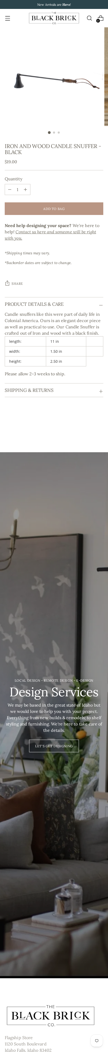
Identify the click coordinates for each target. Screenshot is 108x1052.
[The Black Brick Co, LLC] (54, 18)
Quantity (13, 178)
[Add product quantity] (9, 189)
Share (17, 283)
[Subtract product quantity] (25, 189)
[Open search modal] (89, 18)
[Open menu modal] (7, 18)
